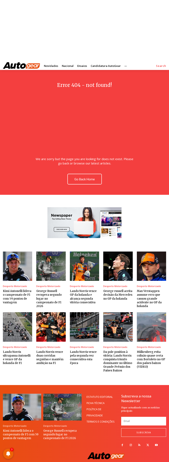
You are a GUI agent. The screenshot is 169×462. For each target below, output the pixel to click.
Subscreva (143, 432)
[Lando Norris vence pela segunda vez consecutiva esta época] (84, 326)
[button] (161, 66)
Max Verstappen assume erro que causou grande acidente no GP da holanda (149, 298)
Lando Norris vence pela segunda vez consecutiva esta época (83, 357)
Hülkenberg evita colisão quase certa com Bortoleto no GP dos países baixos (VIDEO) (151, 359)
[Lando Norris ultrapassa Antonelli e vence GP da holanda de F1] (17, 326)
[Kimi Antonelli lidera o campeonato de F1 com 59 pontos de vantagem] (17, 266)
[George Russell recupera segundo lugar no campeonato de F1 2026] (51, 266)
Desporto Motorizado (15, 286)
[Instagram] (131, 445)
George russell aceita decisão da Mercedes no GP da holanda (117, 294)
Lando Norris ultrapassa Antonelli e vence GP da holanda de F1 (17, 357)
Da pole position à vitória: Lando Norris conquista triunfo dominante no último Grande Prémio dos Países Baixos (117, 361)
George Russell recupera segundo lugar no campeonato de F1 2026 (60, 434)
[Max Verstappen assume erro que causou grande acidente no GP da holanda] (151, 266)
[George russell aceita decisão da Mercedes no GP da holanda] (118, 266)
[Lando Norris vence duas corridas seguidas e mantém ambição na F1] (51, 326)
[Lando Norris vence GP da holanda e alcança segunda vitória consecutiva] (84, 266)
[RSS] (139, 445)
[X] (148, 445)
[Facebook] (122, 445)
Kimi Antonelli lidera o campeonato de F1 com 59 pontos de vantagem (20, 434)
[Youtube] (156, 445)
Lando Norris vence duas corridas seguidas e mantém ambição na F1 (49, 357)
